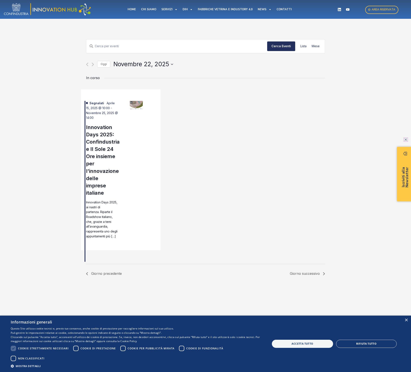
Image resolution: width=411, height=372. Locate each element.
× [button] (406, 320)
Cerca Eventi (281, 46)
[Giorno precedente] (87, 64)
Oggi (104, 64)
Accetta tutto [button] (302, 344)
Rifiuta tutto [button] (366, 344)
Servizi (167, 9)
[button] (137, 366)
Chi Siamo (148, 9)
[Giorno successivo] (93, 64)
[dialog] (205, 344)
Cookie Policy (128, 341)
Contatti (284, 9)
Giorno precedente (106, 273)
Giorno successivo (305, 273)
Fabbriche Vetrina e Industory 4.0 (225, 9)
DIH (185, 9)
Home (132, 9)
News (262, 9)
